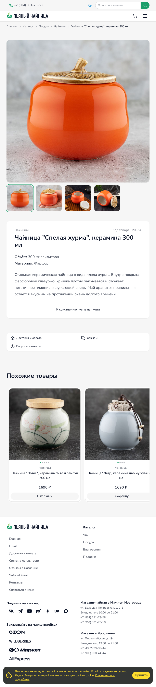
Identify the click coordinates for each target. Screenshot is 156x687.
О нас (13, 546)
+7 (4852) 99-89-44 (93, 648)
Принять (141, 675)
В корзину (44, 496)
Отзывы (92, 338)
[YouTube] (29, 611)
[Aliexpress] (19, 659)
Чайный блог (18, 575)
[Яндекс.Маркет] (24, 650)
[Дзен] (47, 611)
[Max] (65, 611)
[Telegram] (20, 611)
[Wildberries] (19, 641)
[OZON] (16, 632)
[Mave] (56, 611)
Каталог (89, 527)
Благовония (92, 549)
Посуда (88, 542)
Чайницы (22, 230)
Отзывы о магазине (23, 568)
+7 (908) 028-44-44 (93, 653)
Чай (86, 535)
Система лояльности (24, 561)
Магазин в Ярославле (97, 633)
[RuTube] (38, 611)
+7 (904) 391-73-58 (93, 622)
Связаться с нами (21, 590)
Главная (15, 539)
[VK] (11, 611)
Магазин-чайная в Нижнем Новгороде (110, 602)
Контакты (16, 582)
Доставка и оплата (29, 338)
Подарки (89, 557)
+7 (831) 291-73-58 (93, 617)
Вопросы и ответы (28, 346)
